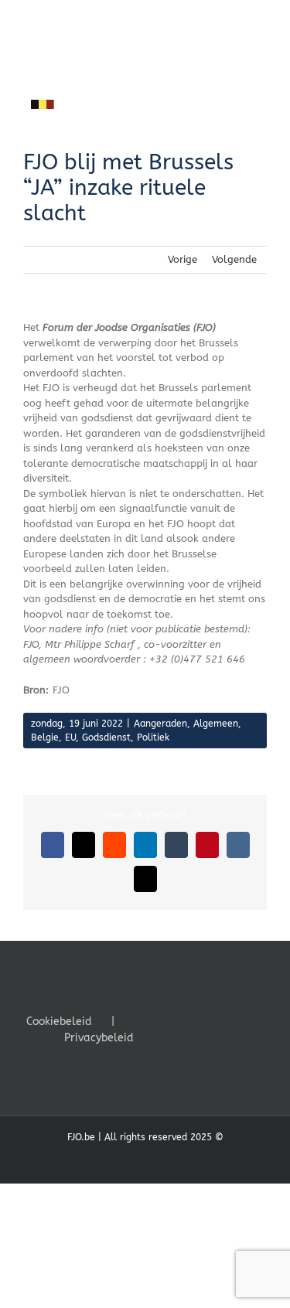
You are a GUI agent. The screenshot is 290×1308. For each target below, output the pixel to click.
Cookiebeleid (59, 1021)
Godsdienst (106, 737)
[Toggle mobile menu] (260, 121)
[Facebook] (161, 1020)
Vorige (182, 259)
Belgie (45, 737)
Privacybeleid (99, 1037)
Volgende (234, 259)
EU (70, 737)
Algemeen (215, 723)
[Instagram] (203, 1020)
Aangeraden (160, 723)
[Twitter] (182, 1020)
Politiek (153, 737)
